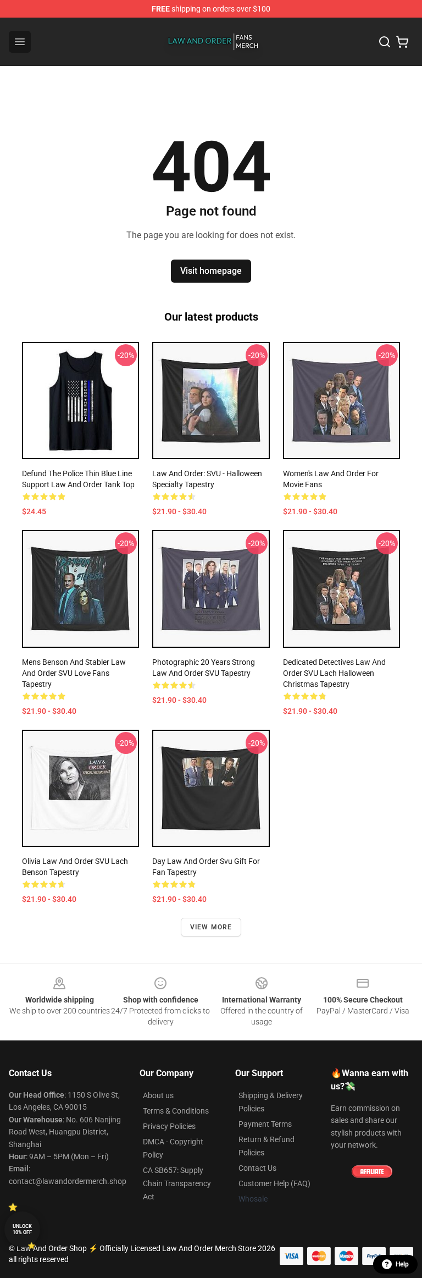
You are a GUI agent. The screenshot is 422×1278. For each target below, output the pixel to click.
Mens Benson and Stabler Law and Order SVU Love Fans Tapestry (74, 673)
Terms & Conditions (176, 1110)
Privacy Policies (169, 1126)
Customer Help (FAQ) (274, 1183)
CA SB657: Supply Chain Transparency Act (177, 1183)
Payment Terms (265, 1124)
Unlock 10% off (22, 1229)
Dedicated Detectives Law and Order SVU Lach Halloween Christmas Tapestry (334, 673)
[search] (384, 41)
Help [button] (402, 1264)
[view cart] (402, 41)
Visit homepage (211, 271)
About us (158, 1095)
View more (211, 927)
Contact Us (257, 1168)
